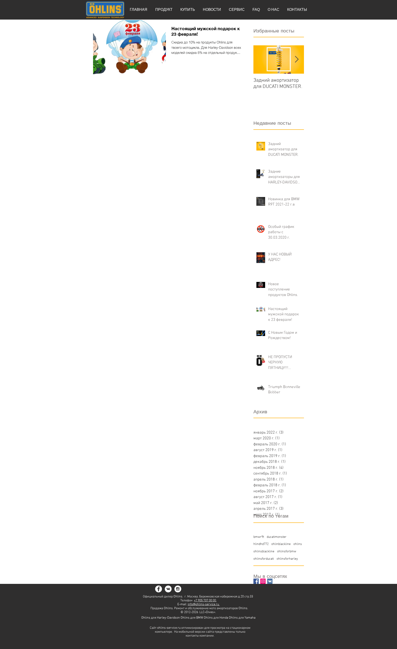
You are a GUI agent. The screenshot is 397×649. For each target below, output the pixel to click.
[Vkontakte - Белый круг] (168, 588)
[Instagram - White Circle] (177, 588)
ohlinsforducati (263, 559)
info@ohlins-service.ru (204, 604)
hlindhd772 (261, 544)
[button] (163, 9)
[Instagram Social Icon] (263, 581)
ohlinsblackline (263, 551)
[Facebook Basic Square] (256, 581)
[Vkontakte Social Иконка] (269, 581)
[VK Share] (231, 588)
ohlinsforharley (287, 559)
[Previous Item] (261, 59)
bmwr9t (258, 537)
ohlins (297, 544)
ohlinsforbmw (286, 551)
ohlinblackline (281, 544)
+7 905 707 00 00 (205, 601)
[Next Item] (297, 59)
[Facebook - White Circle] (158, 588)
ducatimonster (276, 537)
